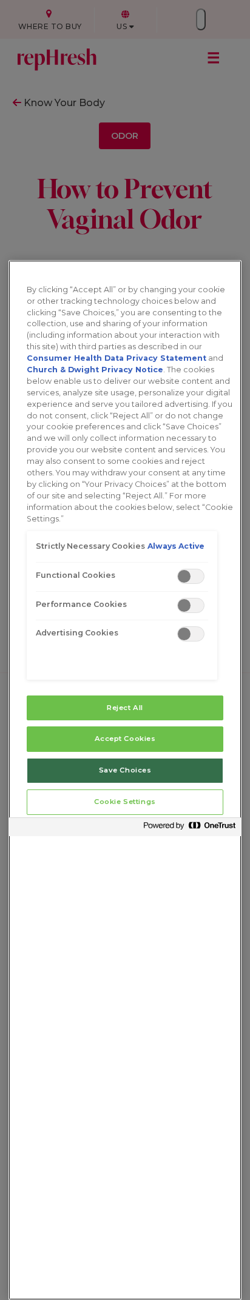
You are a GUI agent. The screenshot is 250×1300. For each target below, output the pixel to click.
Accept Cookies (125, 738)
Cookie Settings (125, 801)
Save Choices (125, 770)
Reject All (125, 707)
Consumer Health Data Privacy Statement (116, 358)
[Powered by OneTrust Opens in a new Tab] (189, 828)
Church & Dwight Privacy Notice (95, 369)
